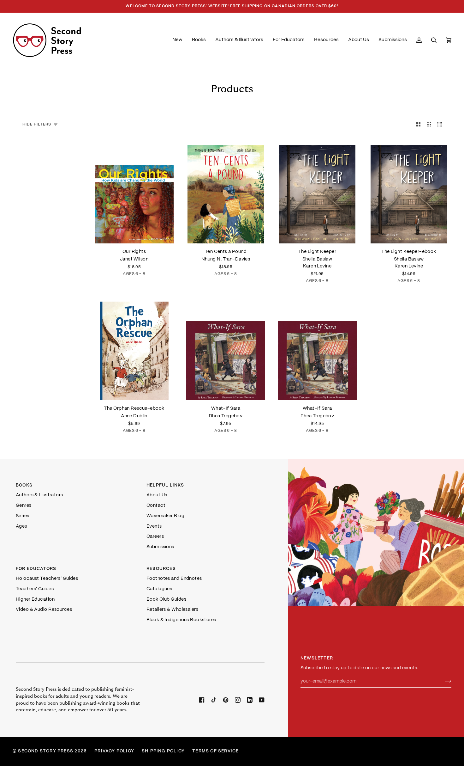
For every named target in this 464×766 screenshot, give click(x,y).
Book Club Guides (166, 599)
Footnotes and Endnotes (174, 578)
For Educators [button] (36, 569)
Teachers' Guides (35, 589)
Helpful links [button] (165, 485)
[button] (199, 40)
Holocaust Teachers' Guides (47, 578)
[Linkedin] (250, 700)
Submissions (160, 547)
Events (154, 526)
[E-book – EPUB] (134, 351)
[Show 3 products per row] (429, 124)
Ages (21, 526)
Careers (155, 536)
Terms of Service (215, 751)
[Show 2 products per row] (418, 124)
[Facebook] (202, 700)
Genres (24, 505)
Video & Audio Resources (44, 609)
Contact (155, 505)
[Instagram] (238, 700)
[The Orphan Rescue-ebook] (134, 351)
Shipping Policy (163, 751)
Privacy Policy (114, 751)
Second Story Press (45, 751)
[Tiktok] (214, 700)
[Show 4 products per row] (441, 124)
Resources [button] (161, 569)
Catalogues (159, 589)
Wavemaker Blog (165, 516)
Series (22, 516)
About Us (156, 495)
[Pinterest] (226, 700)
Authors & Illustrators (39, 495)
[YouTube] (262, 700)
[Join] (443, 682)
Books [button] (24, 485)
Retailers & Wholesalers (172, 609)
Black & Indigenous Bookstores (181, 620)
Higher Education (35, 599)
